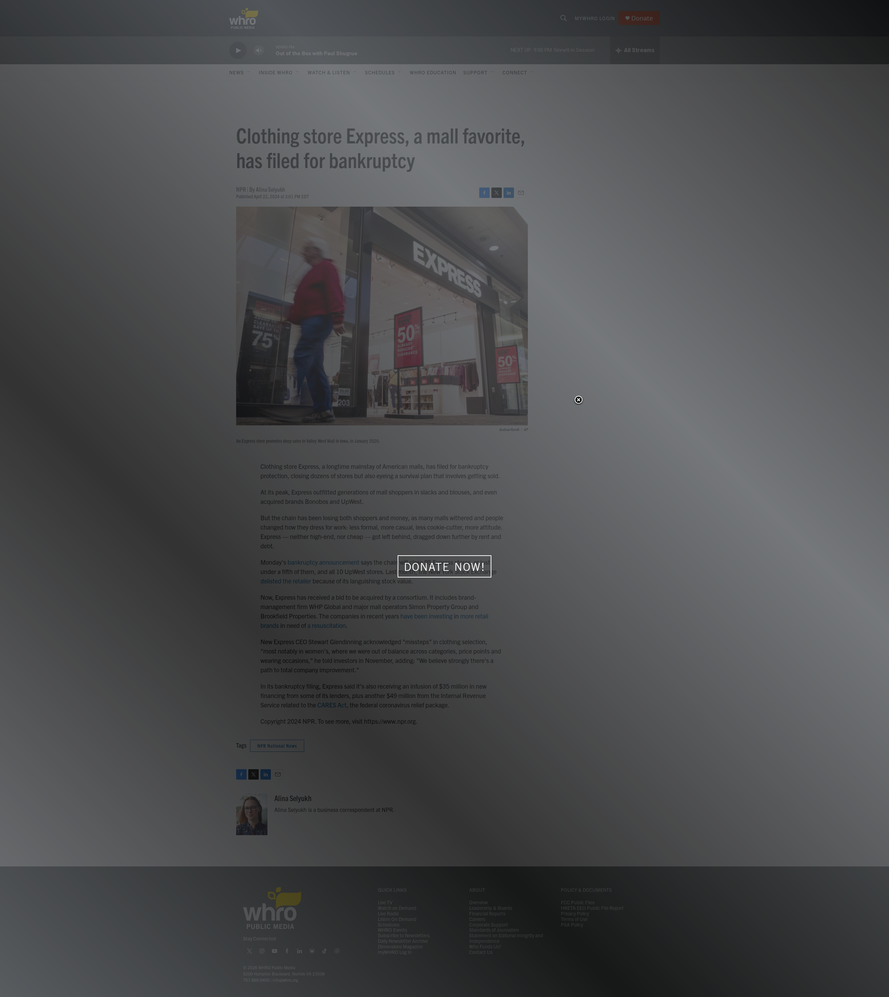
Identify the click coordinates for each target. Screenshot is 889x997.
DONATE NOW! (444, 566)
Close (578, 400)
